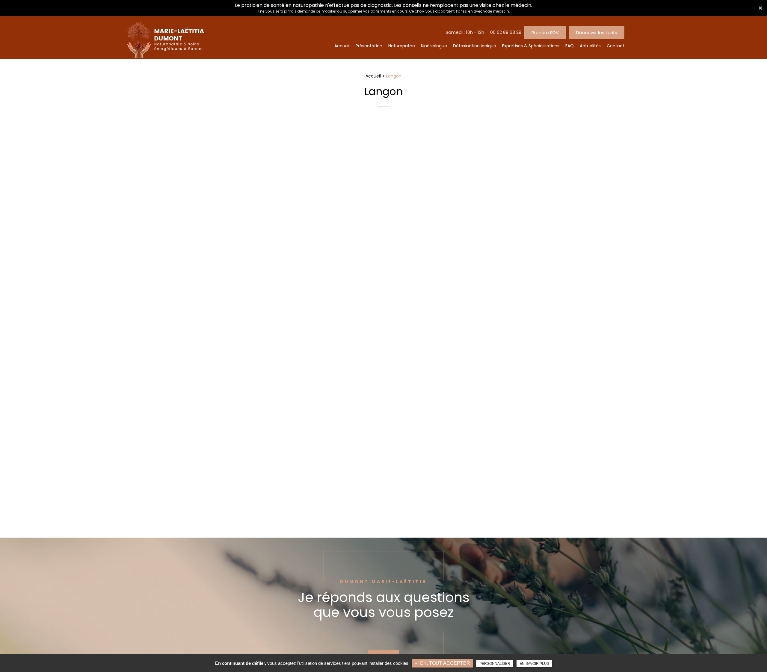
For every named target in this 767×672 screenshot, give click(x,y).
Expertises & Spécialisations (530, 46)
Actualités (590, 46)
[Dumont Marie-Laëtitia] (165, 56)
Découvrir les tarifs (596, 32)
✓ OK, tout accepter (442, 663)
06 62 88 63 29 (505, 32)
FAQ (569, 46)
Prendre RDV (545, 32)
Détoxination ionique (474, 46)
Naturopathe (401, 46)
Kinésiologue (434, 46)
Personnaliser (494, 664)
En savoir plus (534, 664)
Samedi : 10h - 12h (465, 32)
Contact (615, 46)
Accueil (342, 46)
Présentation (369, 46)
